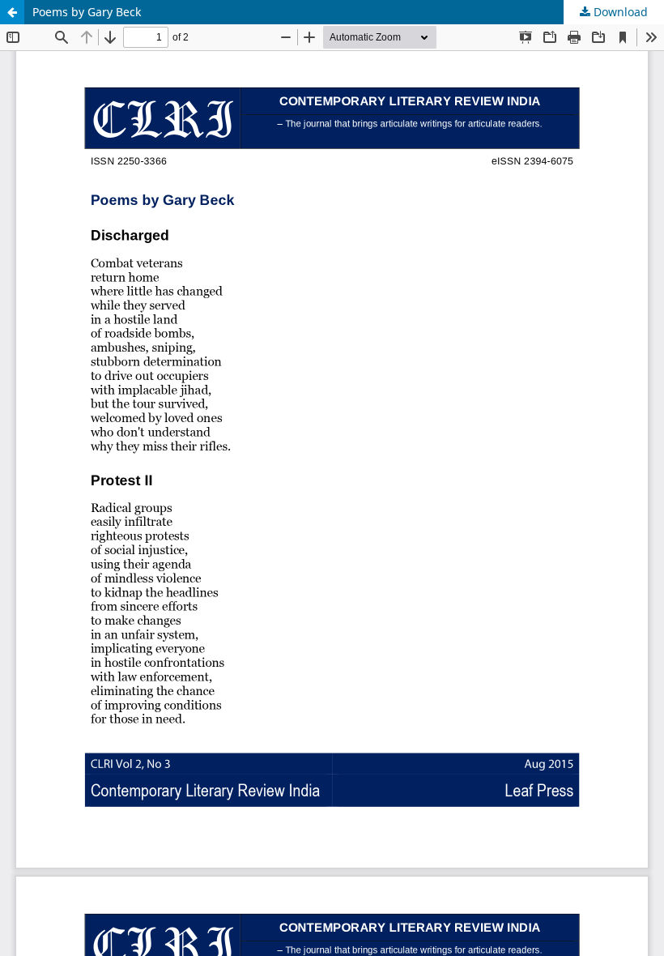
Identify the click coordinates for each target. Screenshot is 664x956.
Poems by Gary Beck (86, 11)
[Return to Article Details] (12, 12)
